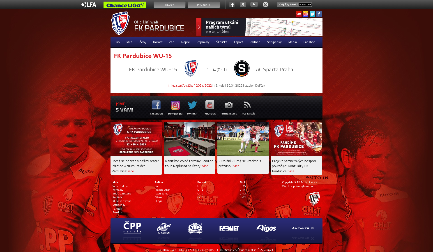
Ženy (142, 41)
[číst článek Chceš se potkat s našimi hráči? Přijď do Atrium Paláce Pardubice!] (136, 155)
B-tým (159, 201)
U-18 (200, 190)
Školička (221, 41)
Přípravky (203, 41)
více (131, 171)
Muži (130, 41)
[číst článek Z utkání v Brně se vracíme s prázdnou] (243, 155)
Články (159, 197)
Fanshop (310, 41)
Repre (185, 41)
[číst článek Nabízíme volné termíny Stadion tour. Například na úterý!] (189, 155)
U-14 (243, 190)
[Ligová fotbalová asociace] (88, 6)
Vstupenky (274, 41)
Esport (238, 41)
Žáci (172, 41)
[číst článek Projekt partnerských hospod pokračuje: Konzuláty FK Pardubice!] (296, 155)
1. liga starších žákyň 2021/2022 (190, 85)
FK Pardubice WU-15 (143, 56)
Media (292, 41)
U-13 (243, 194)
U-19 (200, 186)
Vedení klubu (121, 186)
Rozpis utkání (163, 190)
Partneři (255, 41)
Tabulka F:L (161, 194)
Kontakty (118, 190)
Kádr (157, 186)
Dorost (157, 41)
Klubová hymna (122, 201)
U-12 (243, 197)
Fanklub (117, 212)
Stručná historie (122, 194)
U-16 (200, 197)
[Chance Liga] (125, 6)
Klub (117, 41)
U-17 (200, 194)
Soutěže (117, 197)
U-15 (243, 186)
